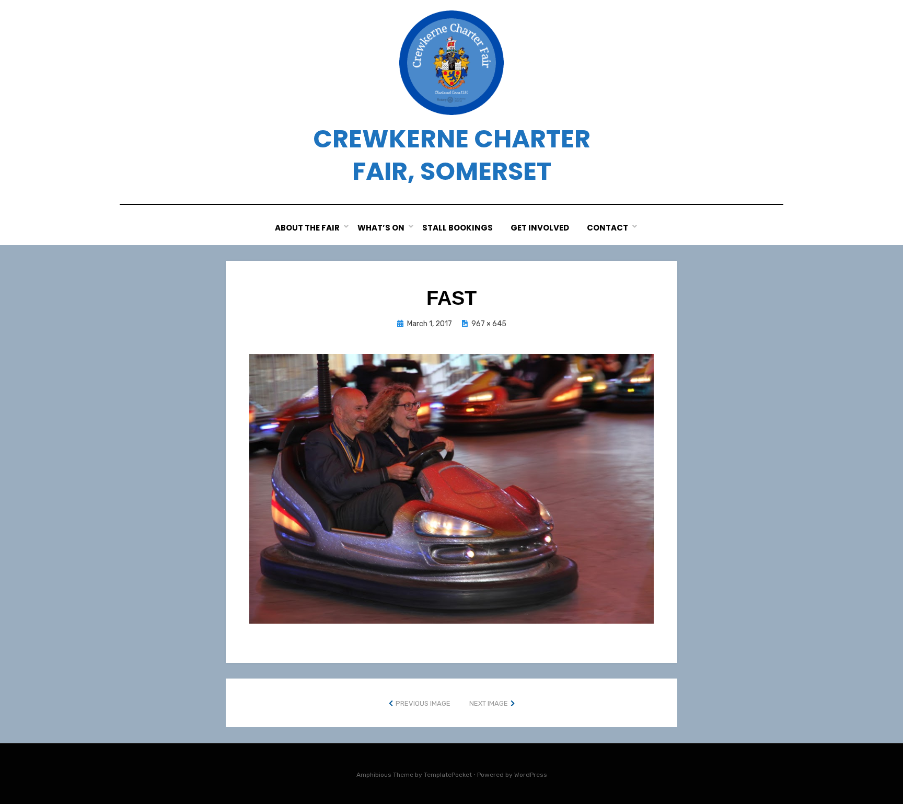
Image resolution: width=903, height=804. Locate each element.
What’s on (380, 227)
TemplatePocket (448, 774)
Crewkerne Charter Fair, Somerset (452, 155)
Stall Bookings (457, 227)
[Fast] (451, 488)
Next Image (488, 703)
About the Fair (307, 227)
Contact (607, 227)
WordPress (530, 774)
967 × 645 (488, 323)
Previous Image (423, 703)
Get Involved (540, 227)
